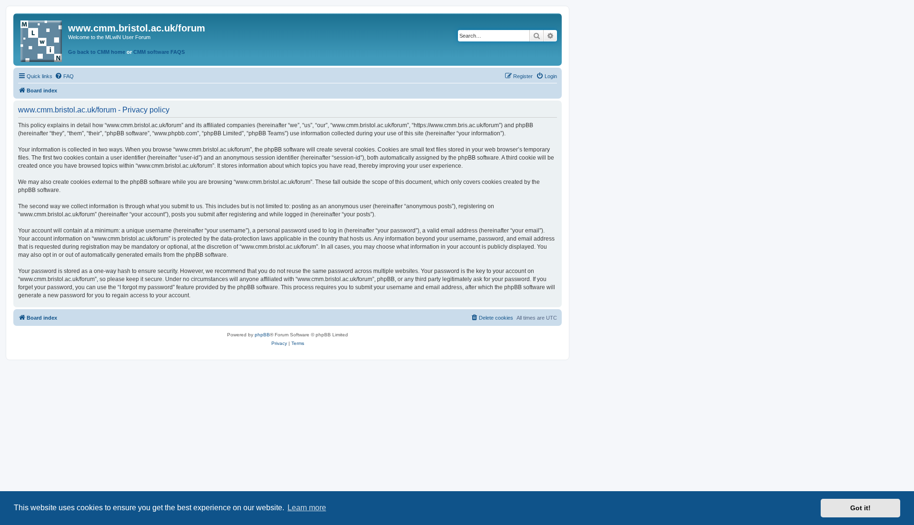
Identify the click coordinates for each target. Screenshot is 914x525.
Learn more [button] (307, 508)
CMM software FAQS (159, 52)
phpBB (262, 334)
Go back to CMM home (96, 52)
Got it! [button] (860, 508)
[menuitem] (64, 76)
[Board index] (42, 39)
